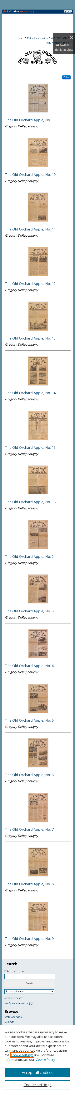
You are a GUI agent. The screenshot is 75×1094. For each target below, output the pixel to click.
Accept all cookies (37, 1072)
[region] (37, 1059)
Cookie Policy (45, 1060)
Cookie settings (22, 1055)
